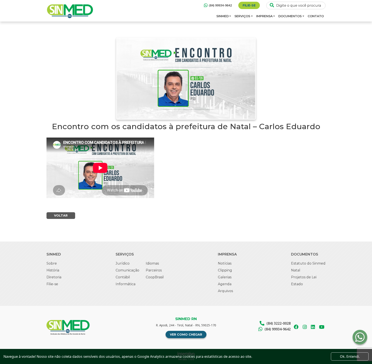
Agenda (224, 284)
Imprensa (264, 16)
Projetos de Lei (303, 277)
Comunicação (127, 270)
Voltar (61, 215)
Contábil (123, 277)
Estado (297, 284)
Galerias (224, 277)
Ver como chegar (186, 334)
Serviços (242, 16)
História (52, 270)
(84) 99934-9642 (220, 5)
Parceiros (154, 270)
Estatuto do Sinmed (308, 263)
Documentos (290, 16)
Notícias (224, 263)
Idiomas (152, 263)
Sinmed (222, 16)
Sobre (51, 263)
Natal (295, 270)
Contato (316, 16)
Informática (125, 284)
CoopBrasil (155, 277)
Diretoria (53, 277)
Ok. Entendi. (350, 356)
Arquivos (225, 291)
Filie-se (249, 5)
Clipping (225, 270)
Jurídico (123, 263)
